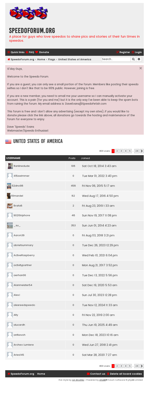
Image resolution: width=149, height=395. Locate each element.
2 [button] (117, 150)
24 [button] (136, 150)
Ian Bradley (78, 379)
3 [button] (121, 150)
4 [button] (125, 150)
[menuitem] (29, 52)
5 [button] (130, 150)
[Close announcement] (140, 68)
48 (73, 215)
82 (73, 196)
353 (73, 225)
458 (73, 186)
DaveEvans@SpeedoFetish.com (86, 104)
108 (73, 166)
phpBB (102, 379)
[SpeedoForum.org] (28, 14)
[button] (142, 151)
